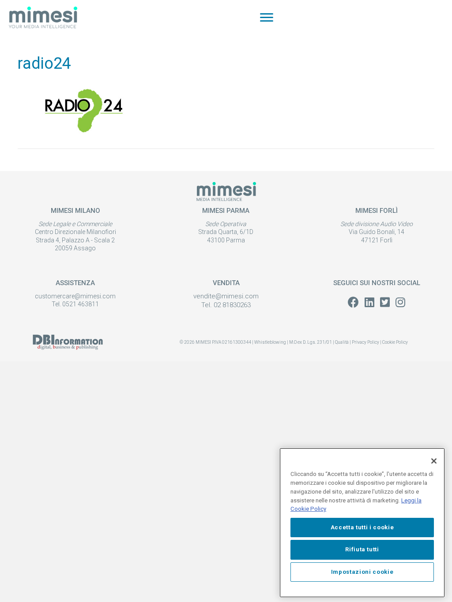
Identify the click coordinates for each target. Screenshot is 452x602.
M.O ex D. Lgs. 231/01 (311, 342)
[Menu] (266, 17)
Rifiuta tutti (362, 549)
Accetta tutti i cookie (362, 527)
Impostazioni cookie (362, 572)
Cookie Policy (395, 342)
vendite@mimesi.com (226, 296)
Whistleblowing (270, 342)
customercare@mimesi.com (75, 296)
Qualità (342, 342)
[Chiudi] (434, 461)
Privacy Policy (365, 342)
